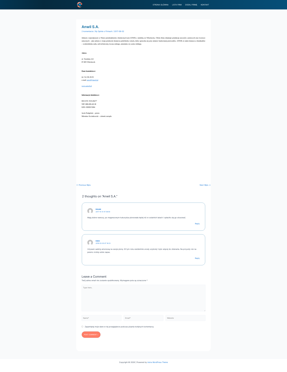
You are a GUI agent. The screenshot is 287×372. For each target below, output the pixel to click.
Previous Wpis (83, 185)
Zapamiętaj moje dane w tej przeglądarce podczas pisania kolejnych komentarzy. (119, 327)
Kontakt (205, 5)
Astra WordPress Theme (157, 362)
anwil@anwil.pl (92, 80)
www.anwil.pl (87, 86)
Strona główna (161, 5)
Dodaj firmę (191, 5)
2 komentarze (87, 31)
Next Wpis (205, 185)
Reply (197, 223)
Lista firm (177, 5)
